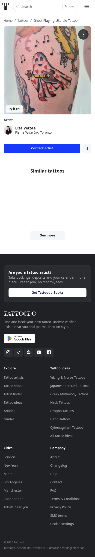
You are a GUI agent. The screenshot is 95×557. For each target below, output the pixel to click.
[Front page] (5, 6)
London (9, 457)
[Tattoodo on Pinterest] (28, 352)
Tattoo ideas (13, 402)
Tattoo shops (13, 386)
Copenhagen (14, 499)
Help (53, 474)
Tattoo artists (14, 377)
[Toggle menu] (86, 6)
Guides (9, 419)
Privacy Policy (60, 507)
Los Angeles (13, 482)
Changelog (58, 465)
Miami (8, 474)
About (54, 457)
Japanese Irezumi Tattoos (69, 386)
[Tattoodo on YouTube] (38, 352)
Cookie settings (62, 524)
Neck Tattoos (60, 402)
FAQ (53, 490)
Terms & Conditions (65, 499)
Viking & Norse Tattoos (67, 377)
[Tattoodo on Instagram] (8, 352)
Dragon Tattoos (62, 411)
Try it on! (14, 109)
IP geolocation (75, 548)
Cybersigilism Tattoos (66, 427)
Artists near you (16, 507)
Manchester (13, 490)
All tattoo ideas (61, 436)
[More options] (83, 34)
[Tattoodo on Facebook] (48, 352)
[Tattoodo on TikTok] (18, 352)
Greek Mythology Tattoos (69, 394)
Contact (56, 482)
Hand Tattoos (60, 419)
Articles (9, 411)
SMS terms (58, 515)
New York (11, 465)
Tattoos (69, 6)
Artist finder (13, 394)
